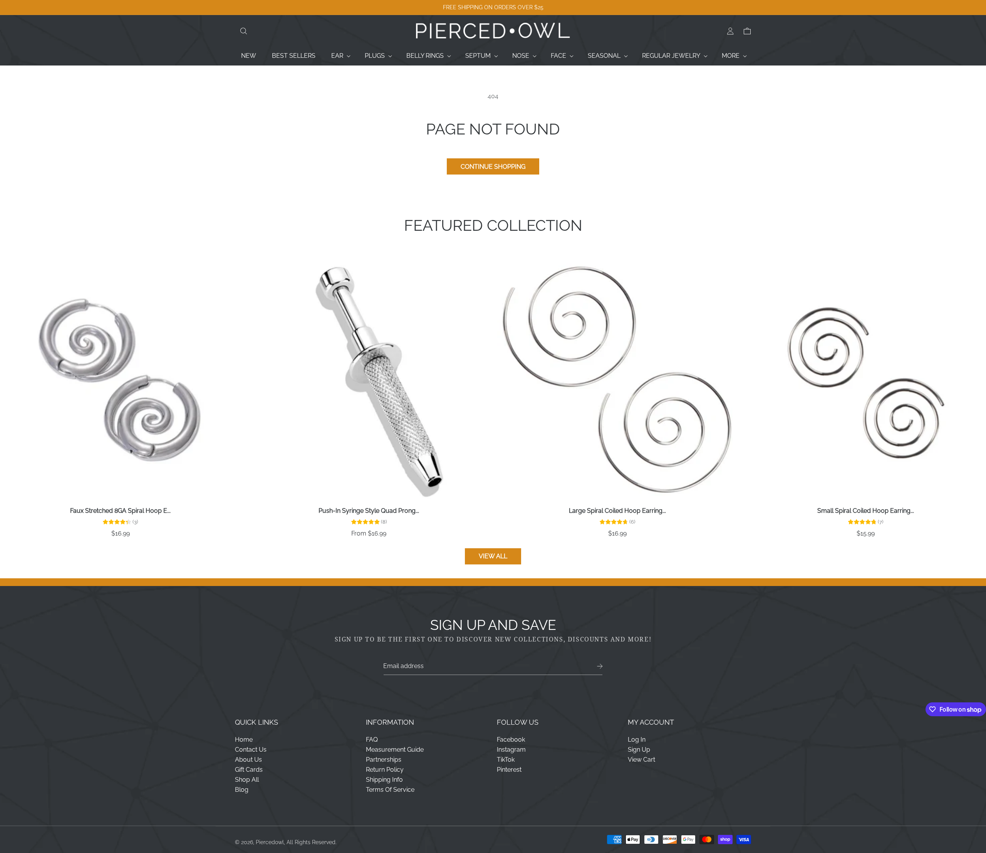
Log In (637, 739)
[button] (243, 31)
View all (493, 556)
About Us (248, 759)
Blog (241, 789)
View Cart (641, 759)
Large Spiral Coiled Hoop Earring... (617, 510)
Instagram (511, 749)
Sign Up (639, 749)
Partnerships (383, 759)
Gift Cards (249, 769)
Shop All (247, 779)
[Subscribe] (600, 666)
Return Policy (385, 769)
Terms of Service (390, 789)
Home (244, 739)
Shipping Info (384, 779)
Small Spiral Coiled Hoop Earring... (865, 510)
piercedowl (270, 842)
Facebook (511, 739)
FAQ (372, 739)
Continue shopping (493, 166)
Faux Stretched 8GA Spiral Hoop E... (120, 510)
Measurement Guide (395, 749)
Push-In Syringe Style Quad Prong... (369, 510)
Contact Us (251, 749)
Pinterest (509, 769)
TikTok (506, 759)
